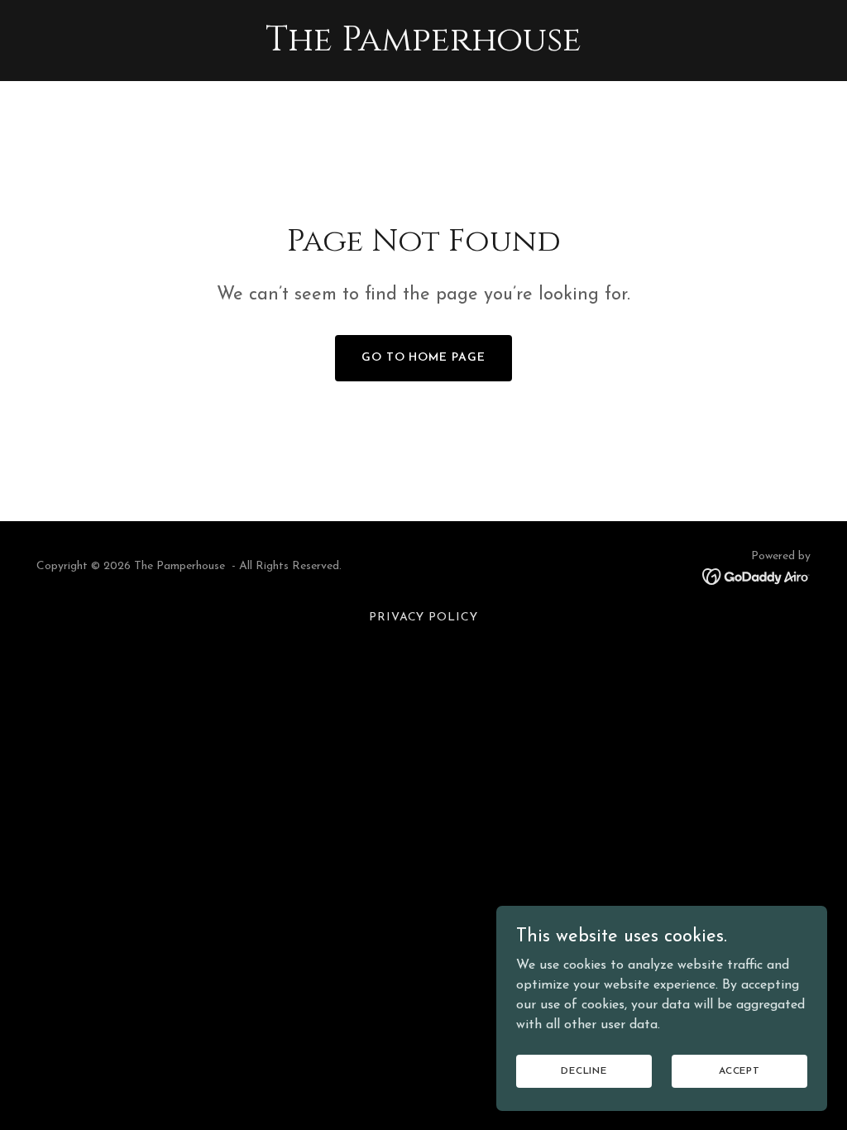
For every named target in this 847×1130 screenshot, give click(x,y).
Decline (584, 1070)
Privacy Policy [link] (424, 617)
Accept (739, 1070)
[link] (423, 47)
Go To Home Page (423, 358)
